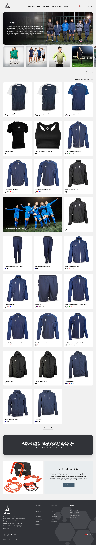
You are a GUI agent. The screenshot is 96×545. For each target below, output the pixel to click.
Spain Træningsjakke (10, 304)
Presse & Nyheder (55, 519)
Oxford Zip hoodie (69, 381)
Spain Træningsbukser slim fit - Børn (14, 266)
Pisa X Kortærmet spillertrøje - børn (13, 113)
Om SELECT (54, 509)
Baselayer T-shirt (9, 151)
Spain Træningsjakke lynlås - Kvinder (74, 342)
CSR (52, 511)
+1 (73, 268)
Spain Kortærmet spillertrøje (72, 113)
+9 (43, 306)
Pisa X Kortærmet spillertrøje (42, 113)
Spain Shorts (38, 304)
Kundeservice (38, 511)
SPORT (38, 6)
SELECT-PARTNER (56, 6)
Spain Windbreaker (70, 228)
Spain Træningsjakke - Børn (72, 266)
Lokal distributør (38, 514)
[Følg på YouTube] (11, 535)
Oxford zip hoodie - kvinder (11, 419)
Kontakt (36, 509)
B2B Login (37, 524)
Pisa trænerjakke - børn (41, 381)
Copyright (37, 521)
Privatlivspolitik (38, 519)
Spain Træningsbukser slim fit (42, 266)
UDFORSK (46, 6)
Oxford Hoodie (38, 419)
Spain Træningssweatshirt (41, 342)
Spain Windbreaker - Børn (71, 189)
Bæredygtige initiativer (56, 514)
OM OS (66, 6)
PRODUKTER (30, 6)
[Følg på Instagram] (8, 535)
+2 (73, 153)
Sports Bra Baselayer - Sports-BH (43, 151)
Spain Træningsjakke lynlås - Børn (73, 151)
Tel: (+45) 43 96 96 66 (75, 515)
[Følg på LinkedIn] (15, 535)
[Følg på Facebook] (4, 535)
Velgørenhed (54, 516)
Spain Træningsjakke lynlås (11, 189)
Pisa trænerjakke (9, 381)
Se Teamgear (68, 484)
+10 (13, 115)
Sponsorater (54, 521)
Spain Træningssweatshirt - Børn (43, 189)
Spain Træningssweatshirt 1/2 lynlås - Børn (76, 304)
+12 (73, 115)
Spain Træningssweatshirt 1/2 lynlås (13, 342)
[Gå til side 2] (51, 427)
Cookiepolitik (38, 516)
